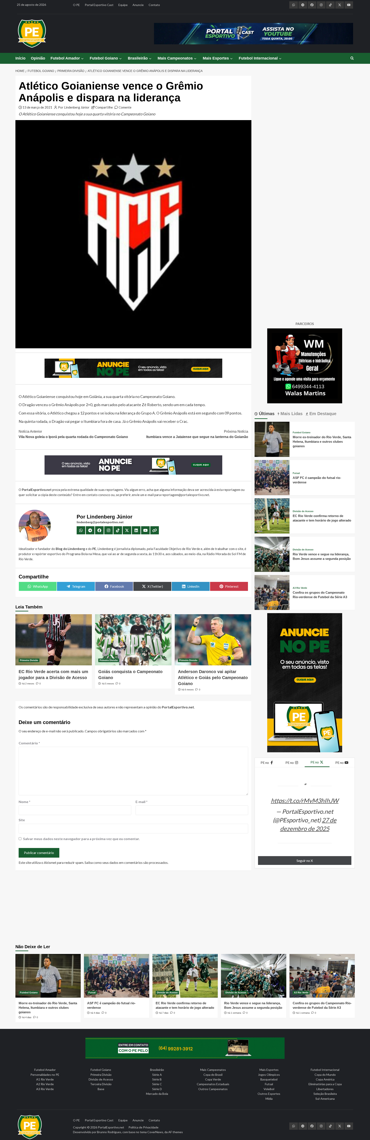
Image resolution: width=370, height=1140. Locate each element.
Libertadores (325, 1089)
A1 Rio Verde (45, 1079)
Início (20, 58)
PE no (265, 762)
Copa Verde (213, 1079)
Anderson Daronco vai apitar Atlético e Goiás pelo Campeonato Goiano (213, 677)
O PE (76, 5)
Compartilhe (104, 107)
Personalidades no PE (44, 1074)
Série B (157, 1079)
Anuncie (138, 5)
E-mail (142, 802)
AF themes (175, 1132)
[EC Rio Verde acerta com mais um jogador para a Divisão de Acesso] (53, 639)
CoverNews (155, 1132)
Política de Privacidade (143, 1127)
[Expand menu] (82, 58)
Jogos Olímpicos (269, 1074)
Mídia (269, 1098)
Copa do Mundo (325, 1074)
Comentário (29, 743)
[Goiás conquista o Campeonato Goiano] (133, 639)
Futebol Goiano (104, 58)
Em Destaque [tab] (322, 413)
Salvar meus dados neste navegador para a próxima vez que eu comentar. (81, 839)
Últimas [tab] (266, 413)
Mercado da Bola (157, 1093)
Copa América (325, 1079)
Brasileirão (138, 58)
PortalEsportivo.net (111, 1127)
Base (101, 1089)
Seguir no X (305, 860)
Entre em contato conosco (91, 495)
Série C (157, 1084)
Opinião (38, 58)
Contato (154, 5)
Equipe (123, 5)
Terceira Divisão (101, 1084)
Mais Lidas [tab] (291, 413)
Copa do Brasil (212, 1074)
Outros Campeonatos (213, 1089)
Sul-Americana (325, 1098)
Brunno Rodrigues (109, 1132)
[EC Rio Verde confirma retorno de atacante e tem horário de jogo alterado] (272, 515)
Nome (24, 802)
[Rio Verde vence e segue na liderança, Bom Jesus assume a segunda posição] (272, 554)
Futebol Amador (65, 58)
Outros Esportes (269, 1093)
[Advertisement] (185, 908)
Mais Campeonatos (175, 58)
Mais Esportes (216, 58)
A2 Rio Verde (45, 1084)
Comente (125, 107)
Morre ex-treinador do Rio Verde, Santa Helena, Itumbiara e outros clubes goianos (322, 441)
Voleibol (269, 1089)
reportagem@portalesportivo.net (185, 495)
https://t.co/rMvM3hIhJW (305, 800)
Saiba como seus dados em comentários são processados (126, 862)
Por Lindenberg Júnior (74, 107)
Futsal (296, 473)
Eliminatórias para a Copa (325, 1084)
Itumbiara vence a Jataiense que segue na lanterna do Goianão (197, 434)
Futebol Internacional (258, 58)
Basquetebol (269, 1079)
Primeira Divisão (29, 660)
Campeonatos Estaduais (213, 1084)
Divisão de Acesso (303, 511)
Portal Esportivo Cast (99, 5)
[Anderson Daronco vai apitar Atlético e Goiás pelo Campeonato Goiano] (213, 639)
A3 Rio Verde (300, 588)
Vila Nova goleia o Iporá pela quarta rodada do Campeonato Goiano (73, 434)
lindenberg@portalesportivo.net (100, 522)
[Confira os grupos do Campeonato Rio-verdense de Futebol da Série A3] (272, 592)
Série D (157, 1089)
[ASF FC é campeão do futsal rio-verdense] (272, 477)
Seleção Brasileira (325, 1093)
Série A (157, 1074)
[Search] (352, 58)
